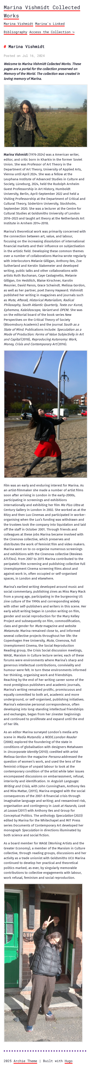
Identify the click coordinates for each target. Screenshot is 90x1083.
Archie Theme (25, 1061)
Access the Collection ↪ (51, 32)
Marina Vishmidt (18, 23)
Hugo (69, 1061)
